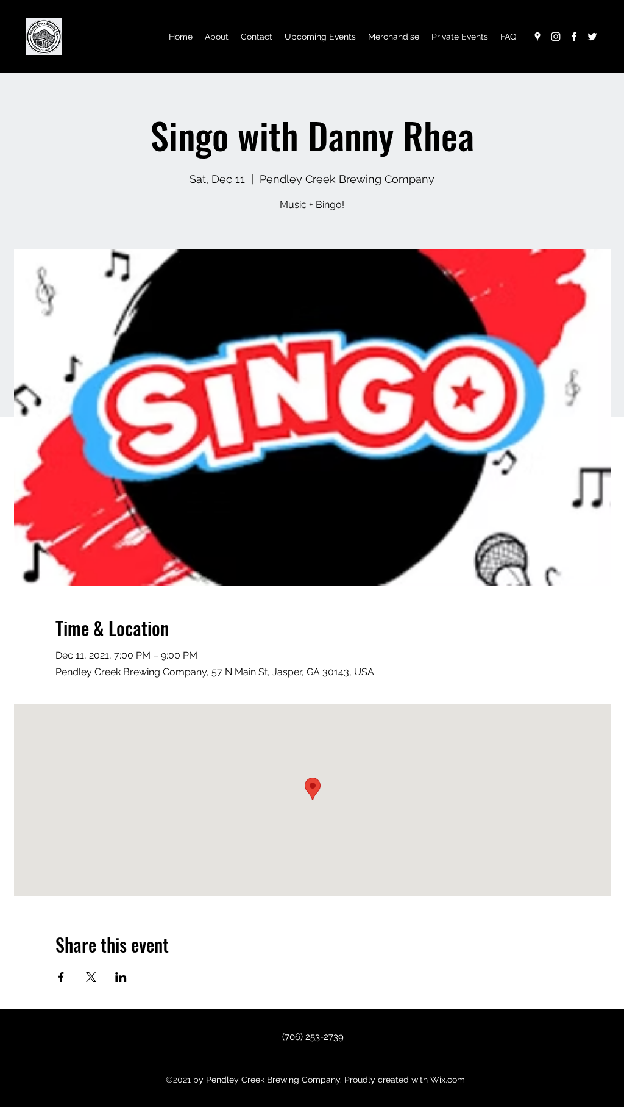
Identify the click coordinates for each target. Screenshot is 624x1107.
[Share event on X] (91, 977)
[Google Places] (537, 36)
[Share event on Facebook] (61, 977)
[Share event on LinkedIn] (121, 977)
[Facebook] (574, 36)
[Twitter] (592, 36)
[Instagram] (556, 36)
